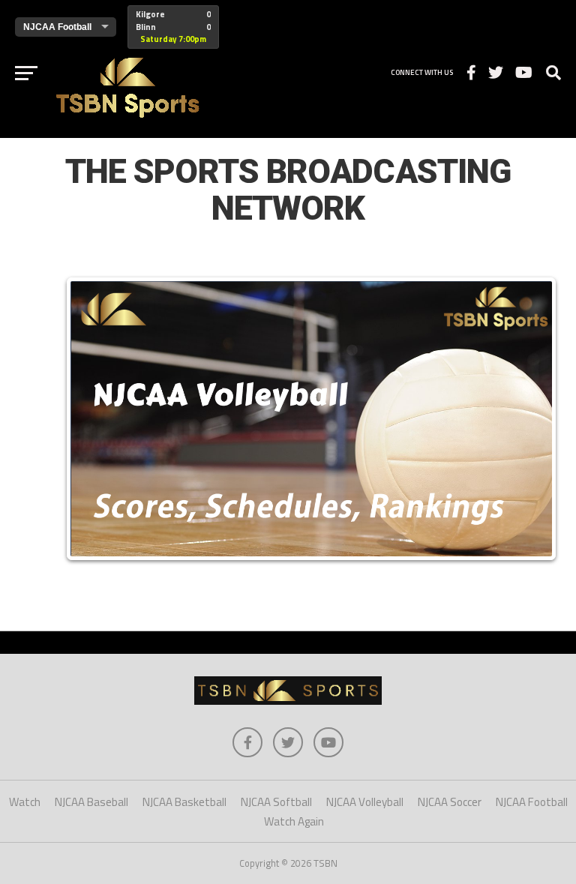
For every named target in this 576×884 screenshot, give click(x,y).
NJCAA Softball (276, 802)
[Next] (529, 418)
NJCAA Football (532, 802)
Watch (24, 802)
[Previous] (93, 418)
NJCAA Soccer (450, 802)
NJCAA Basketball (184, 802)
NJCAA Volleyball (365, 802)
